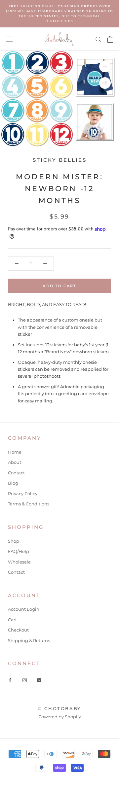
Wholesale (19, 562)
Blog (13, 483)
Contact (16, 472)
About (14, 462)
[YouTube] (39, 679)
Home (14, 452)
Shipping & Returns (29, 640)
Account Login (23, 609)
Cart (12, 619)
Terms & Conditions (28, 503)
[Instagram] (24, 679)
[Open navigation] (9, 39)
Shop (13, 541)
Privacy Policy (22, 493)
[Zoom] (105, 66)
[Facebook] (10, 679)
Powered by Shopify (59, 716)
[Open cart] (110, 39)
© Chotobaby (59, 708)
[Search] (98, 39)
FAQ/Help (18, 551)
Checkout (18, 630)
